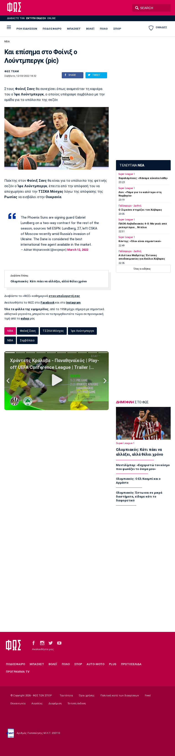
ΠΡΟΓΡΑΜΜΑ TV (17, 671)
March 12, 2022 (77, 249)
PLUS (112, 664)
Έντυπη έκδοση (77, 703)
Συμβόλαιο (27, 340)
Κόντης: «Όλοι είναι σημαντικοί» (139, 241)
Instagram (73, 302)
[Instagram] (42, 642)
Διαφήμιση (55, 703)
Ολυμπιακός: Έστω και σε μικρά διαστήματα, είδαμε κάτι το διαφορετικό (139, 496)
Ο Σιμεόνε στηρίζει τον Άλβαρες (140, 209)
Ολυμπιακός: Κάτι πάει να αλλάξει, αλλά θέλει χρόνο (48, 281)
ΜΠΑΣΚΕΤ (74, 28)
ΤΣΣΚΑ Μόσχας (53, 330)
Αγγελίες (37, 703)
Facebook (47, 302)
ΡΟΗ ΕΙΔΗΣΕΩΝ (26, 28)
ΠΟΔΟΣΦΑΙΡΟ (52, 28)
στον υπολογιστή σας (64, 296)
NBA (7, 41)
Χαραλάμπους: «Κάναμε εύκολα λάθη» (143, 178)
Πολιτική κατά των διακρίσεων (119, 695)
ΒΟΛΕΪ (90, 28)
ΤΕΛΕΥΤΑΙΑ (131, 165)
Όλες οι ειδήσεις (142, 268)
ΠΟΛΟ (104, 28)
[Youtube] (59, 642)
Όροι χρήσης (87, 695)
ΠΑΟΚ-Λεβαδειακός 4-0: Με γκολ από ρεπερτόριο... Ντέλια (142, 225)
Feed (148, 695)
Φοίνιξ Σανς (28, 330)
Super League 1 (126, 174)
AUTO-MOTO (95, 664)
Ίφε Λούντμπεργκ (82, 330)
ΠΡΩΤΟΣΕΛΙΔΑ (131, 664)
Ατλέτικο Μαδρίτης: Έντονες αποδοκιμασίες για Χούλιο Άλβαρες (141, 257)
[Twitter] (51, 642)
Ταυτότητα (66, 695)
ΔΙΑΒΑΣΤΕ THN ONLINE (31, 18)
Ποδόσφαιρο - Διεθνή (129, 205)
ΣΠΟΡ (117, 28)
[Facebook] (33, 642)
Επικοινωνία (18, 703)
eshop (25, 318)
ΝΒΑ (10, 340)
